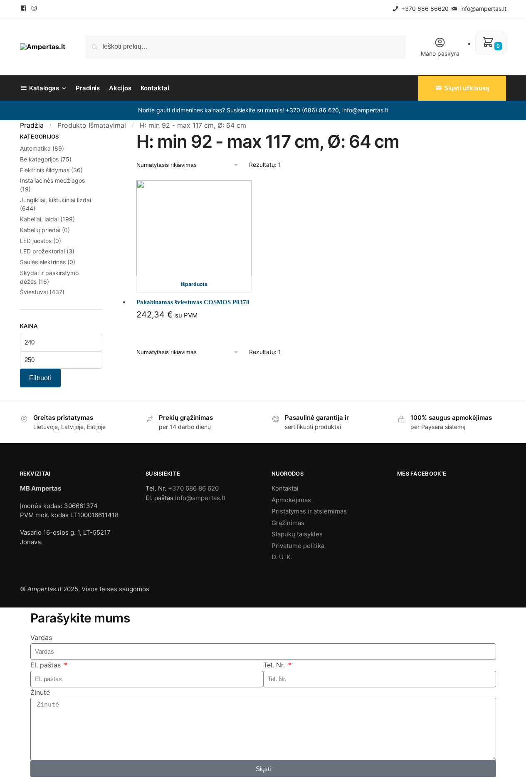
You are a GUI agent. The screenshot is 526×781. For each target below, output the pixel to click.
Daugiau (194, 329)
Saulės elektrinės (43, 261)
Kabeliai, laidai (39, 219)
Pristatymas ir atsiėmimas (309, 511)
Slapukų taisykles (297, 534)
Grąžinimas (288, 523)
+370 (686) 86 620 (312, 110)
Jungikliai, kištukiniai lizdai (55, 199)
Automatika (35, 148)
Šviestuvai (34, 291)
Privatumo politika (298, 546)
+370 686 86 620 (193, 488)
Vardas (41, 637)
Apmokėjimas (291, 500)
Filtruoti (40, 378)
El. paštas (46, 665)
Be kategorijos (39, 159)
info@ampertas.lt (482, 8)
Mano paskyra (440, 53)
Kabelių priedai (40, 229)
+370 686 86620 (424, 8)
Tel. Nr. (275, 665)
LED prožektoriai (42, 251)
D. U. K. (282, 557)
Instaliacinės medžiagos (52, 180)
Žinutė (40, 692)
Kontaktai (285, 488)
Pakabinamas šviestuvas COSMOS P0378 (192, 302)
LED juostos (36, 240)
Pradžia (32, 125)
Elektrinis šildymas (44, 170)
